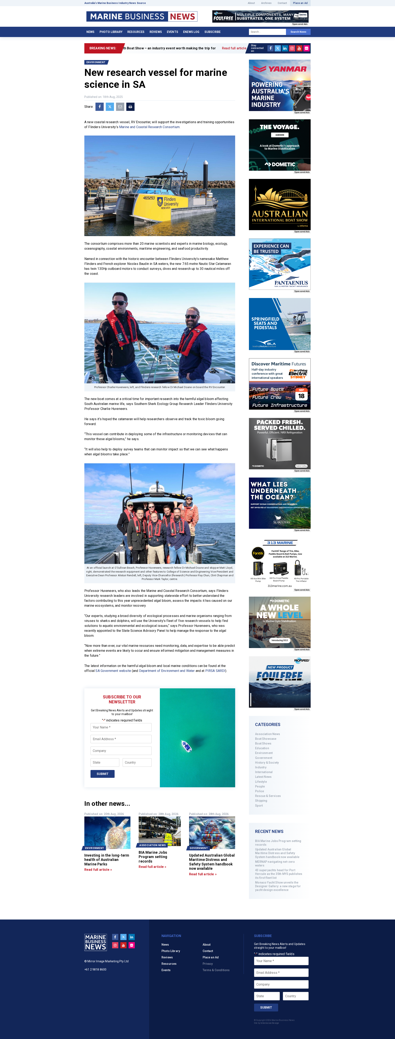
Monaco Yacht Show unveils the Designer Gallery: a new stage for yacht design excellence (278, 886)
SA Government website (113, 671)
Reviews (156, 32)
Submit (102, 774)
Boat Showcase (265, 738)
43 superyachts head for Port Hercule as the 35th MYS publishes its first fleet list (278, 874)
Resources (135, 32)
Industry (260, 767)
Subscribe (212, 32)
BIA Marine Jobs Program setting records (278, 842)
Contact (282, 3)
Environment (264, 753)
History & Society (267, 762)
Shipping (261, 800)
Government (263, 758)
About (251, 3)
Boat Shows (263, 743)
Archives (266, 3)
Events (172, 32)
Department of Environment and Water (167, 671)
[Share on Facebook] (99, 107)
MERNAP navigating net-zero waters (275, 863)
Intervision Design (270, 1023)
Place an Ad (300, 3)
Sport (259, 805)
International (264, 772)
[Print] (130, 107)
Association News (267, 734)
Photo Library (111, 32)
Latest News (263, 776)
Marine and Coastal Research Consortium (149, 127)
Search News (298, 31)
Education (262, 748)
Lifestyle (261, 781)
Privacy (208, 963)
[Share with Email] (120, 107)
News (90, 32)
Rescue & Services (268, 796)
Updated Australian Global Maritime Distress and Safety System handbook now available (277, 853)
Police (259, 791)
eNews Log (191, 32)
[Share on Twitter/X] (110, 107)
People (260, 786)
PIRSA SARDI (215, 671)
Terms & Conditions (216, 970)
